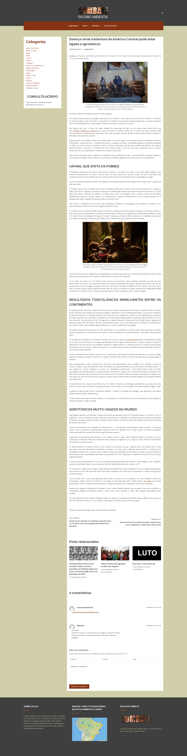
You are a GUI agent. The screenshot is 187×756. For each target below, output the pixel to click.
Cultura (28, 60)
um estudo (148, 481)
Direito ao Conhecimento (35, 66)
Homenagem (30, 71)
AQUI (143, 731)
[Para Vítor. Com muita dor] (147, 553)
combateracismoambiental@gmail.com (85, 612)
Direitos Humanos (32, 68)
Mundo (28, 78)
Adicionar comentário (79, 666)
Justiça (28, 73)
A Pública (73, 56)
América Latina (31, 51)
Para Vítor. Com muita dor (144, 564)
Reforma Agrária (32, 85)
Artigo (28, 53)
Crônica (28, 58)
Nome (74, 659)
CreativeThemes (62, 752)
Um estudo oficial (130, 340)
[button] (79, 26)
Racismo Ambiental (32, 83)
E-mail (105, 659)
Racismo (29, 80)
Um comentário (106, 572)
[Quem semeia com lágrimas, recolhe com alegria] (115, 553)
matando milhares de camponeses (85, 131)
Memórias (95, 26)
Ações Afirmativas (32, 48)
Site (135, 659)
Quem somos (73, 26)
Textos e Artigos (110, 26)
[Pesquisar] (162, 13)
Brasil (28, 56)
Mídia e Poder (31, 75)
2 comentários (88, 49)
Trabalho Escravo (32, 88)
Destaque (29, 63)
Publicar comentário (79, 686)
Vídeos (85, 26)
